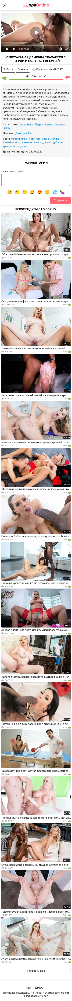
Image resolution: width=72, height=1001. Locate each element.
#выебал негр (11, 142)
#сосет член (19, 138)
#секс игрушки (50, 138)
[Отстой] (67, 77)
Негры (39, 124)
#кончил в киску (32, 142)
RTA (28, 987)
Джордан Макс (24, 133)
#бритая (34, 138)
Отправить (60, 200)
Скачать (23, 69)
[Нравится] (4, 77)
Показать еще (36, 970)
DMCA (39, 987)
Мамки (48, 124)
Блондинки (26, 124)
